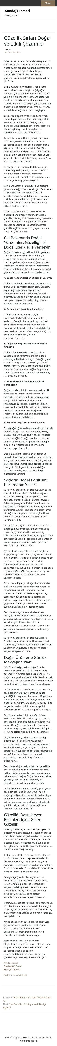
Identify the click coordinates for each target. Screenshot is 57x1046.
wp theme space (28, 1040)
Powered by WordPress (17, 1037)
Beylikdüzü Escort (13, 966)
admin (8, 49)
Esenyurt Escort (12, 969)
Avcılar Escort (11, 962)
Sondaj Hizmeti (17, 11)
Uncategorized (20, 975)
